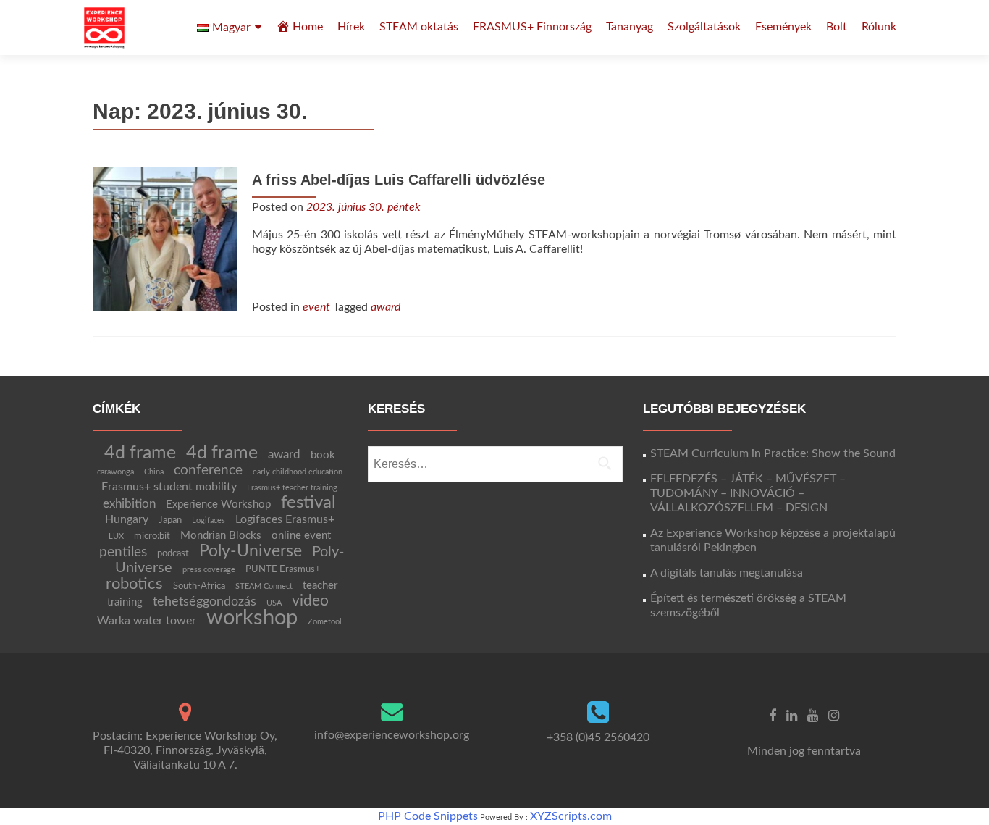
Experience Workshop (218, 504)
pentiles (123, 552)
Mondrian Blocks (220, 535)
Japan (170, 520)
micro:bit (152, 536)
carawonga (115, 472)
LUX (116, 536)
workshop (252, 618)
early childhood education (297, 472)
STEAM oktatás (418, 27)
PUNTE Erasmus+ (283, 569)
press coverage (208, 570)
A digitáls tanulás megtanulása (726, 573)
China (154, 472)
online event (301, 535)
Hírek (351, 27)
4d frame (140, 453)
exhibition (129, 504)
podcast (173, 553)
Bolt (836, 27)
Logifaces (208, 520)
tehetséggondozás (204, 601)
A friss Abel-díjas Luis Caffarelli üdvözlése (398, 180)
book (323, 455)
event (316, 307)
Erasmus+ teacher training (292, 488)
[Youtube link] (812, 715)
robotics (134, 584)
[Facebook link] (772, 715)
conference (208, 470)
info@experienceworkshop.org (391, 735)
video (310, 600)
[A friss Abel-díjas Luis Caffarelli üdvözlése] (165, 238)
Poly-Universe (250, 551)
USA (274, 603)
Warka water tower (146, 621)
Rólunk (879, 27)
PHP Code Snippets (428, 816)
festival (308, 502)
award (385, 307)
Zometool (325, 622)
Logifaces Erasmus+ (284, 519)
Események (783, 27)
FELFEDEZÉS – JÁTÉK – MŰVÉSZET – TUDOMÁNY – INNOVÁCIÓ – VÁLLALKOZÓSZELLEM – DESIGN (748, 493)
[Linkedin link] (791, 715)
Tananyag (629, 27)
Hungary (126, 519)
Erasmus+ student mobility (169, 487)
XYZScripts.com (571, 816)
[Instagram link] (833, 715)
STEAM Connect (264, 586)
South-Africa (199, 586)
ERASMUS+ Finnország (532, 27)
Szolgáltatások (704, 27)
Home (308, 27)
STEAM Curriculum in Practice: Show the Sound (773, 453)
